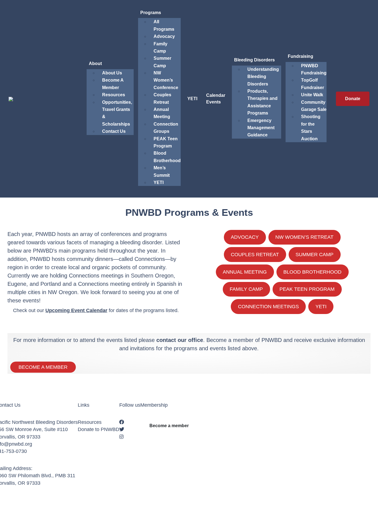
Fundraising (300, 56)
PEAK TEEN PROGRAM (307, 289)
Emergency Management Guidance (261, 128)
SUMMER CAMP (314, 254)
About (95, 63)
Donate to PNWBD (98, 429)
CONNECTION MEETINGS (268, 306)
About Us (112, 73)
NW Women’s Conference (166, 80)
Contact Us (114, 131)
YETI (159, 182)
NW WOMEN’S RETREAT (304, 237)
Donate (352, 98)
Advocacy (164, 36)
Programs (150, 12)
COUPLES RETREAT (255, 254)
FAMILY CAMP (246, 289)
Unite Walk (312, 94)
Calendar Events (215, 98)
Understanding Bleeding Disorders (263, 76)
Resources (113, 94)
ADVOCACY (245, 237)
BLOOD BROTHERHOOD (312, 272)
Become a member (169, 425)
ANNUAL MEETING (245, 272)
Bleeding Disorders (254, 60)
